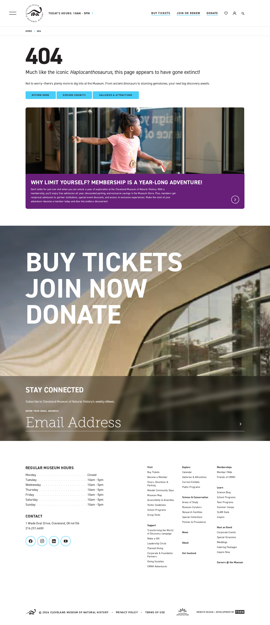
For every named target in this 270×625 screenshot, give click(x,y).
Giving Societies (155, 561)
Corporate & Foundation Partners (160, 555)
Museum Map (154, 495)
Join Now (86, 288)
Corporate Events (226, 532)
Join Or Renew (188, 13)
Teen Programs (225, 502)
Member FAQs (224, 472)
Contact (34, 516)
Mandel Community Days (160, 490)
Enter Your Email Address (42, 411)
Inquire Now (223, 552)
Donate (212, 13)
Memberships (224, 467)
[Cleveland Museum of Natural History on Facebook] (31, 541)
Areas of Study (190, 502)
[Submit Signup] (240, 424)
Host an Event (224, 527)
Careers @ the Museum (230, 562)
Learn (220, 487)
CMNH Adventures (157, 566)
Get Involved (189, 553)
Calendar (187, 472)
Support (151, 525)
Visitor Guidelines (156, 505)
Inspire (220, 517)
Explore (186, 467)
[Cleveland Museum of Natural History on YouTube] (66, 541)
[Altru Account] (234, 13)
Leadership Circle (156, 543)
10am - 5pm (69, 13)
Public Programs (191, 487)
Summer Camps (225, 507)
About (185, 543)
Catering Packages (227, 547)
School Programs (156, 510)
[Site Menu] (12, 13)
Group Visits (153, 515)
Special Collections (192, 517)
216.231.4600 (35, 528)
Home (29, 31)
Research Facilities (192, 512)
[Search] (242, 13)
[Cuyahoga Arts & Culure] (182, 612)
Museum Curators (192, 507)
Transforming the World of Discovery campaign (160, 532)
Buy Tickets (160, 13)
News (185, 532)
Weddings (222, 542)
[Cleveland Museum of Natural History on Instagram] (42, 541)
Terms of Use (155, 612)
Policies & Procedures (194, 522)
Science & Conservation (195, 497)
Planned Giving (155, 548)
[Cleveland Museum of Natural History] (34, 13)
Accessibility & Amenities (160, 500)
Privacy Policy (127, 612)
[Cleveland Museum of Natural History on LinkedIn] (54, 541)
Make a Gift (153, 538)
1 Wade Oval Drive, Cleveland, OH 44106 (52, 523)
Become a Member (157, 477)
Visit (150, 467)
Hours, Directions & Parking (157, 484)
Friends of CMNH (226, 477)
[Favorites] (226, 13)
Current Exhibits (191, 482)
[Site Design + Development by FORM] (220, 612)
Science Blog (224, 492)
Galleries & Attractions (194, 477)
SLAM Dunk (223, 512)
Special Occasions (226, 537)
